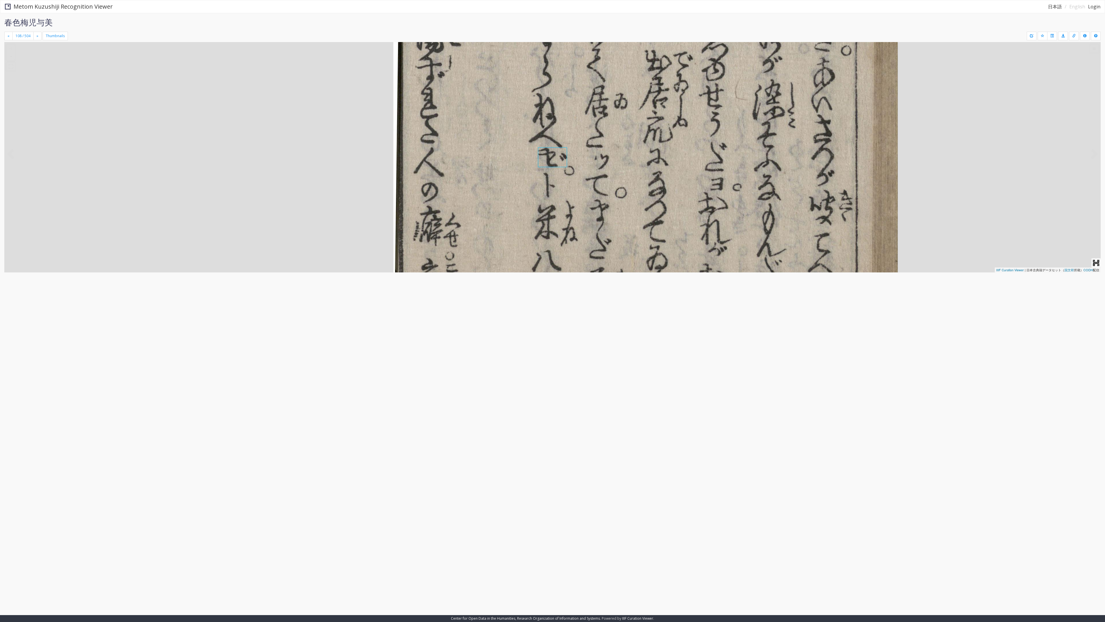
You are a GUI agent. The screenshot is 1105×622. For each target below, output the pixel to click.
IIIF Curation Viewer (1010, 270)
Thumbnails (55, 35)
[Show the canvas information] (1074, 36)
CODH (1088, 270)
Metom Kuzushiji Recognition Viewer (63, 6)
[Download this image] (1063, 36)
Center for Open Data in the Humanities (483, 618)
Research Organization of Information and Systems (558, 618)
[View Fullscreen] (11, 66)
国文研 (1069, 270)
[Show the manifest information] (1085, 36)
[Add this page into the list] (1042, 36)
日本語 (1055, 6)
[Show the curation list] (1052, 36)
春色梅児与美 (28, 22)
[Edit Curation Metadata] (1032, 36)
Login (1094, 6)
